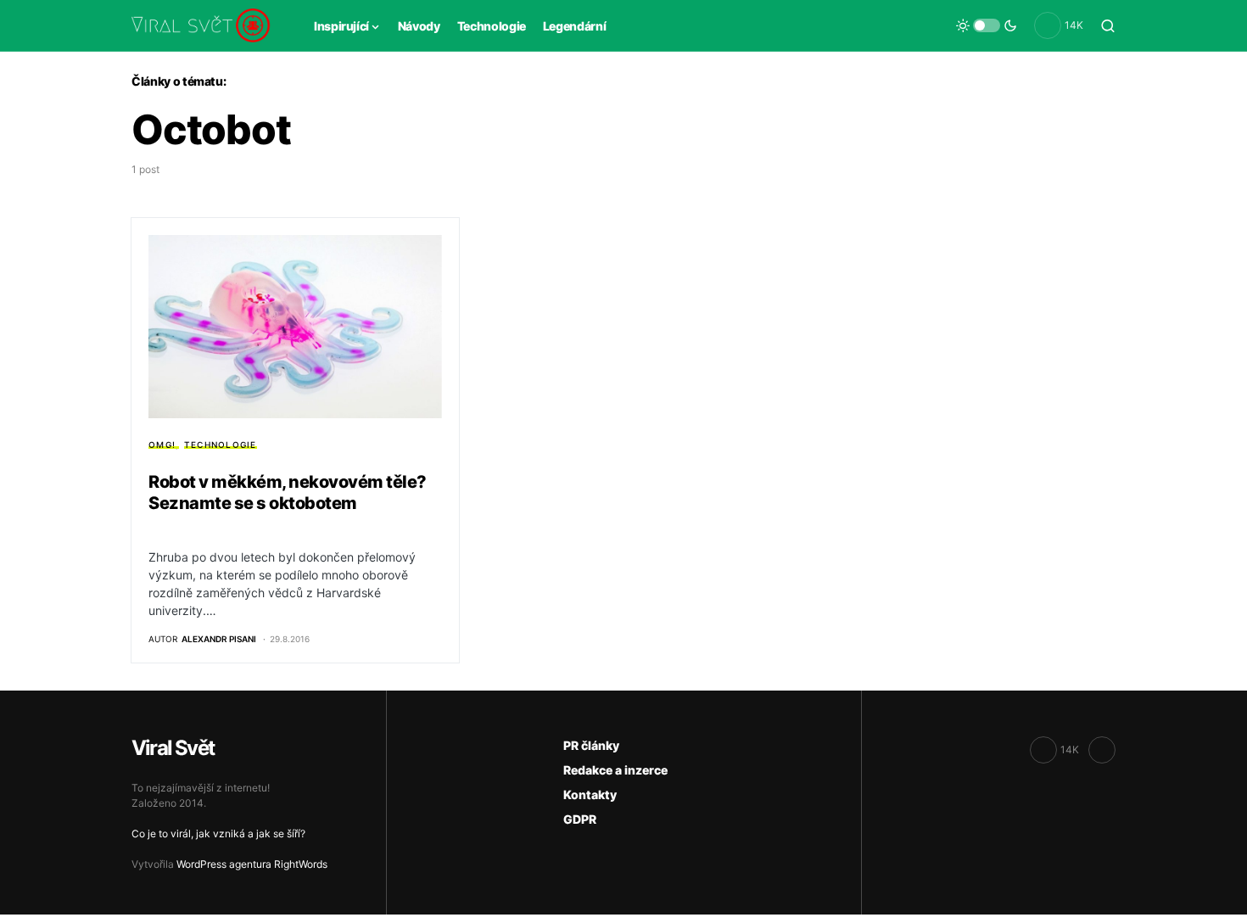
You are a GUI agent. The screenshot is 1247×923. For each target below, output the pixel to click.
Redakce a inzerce (615, 770)
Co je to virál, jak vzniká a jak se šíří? (218, 833)
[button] (986, 25)
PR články (591, 745)
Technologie (220, 444)
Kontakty (590, 794)
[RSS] (1102, 750)
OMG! (162, 444)
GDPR (579, 819)
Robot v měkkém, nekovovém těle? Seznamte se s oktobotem (287, 492)
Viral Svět (172, 748)
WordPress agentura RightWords (251, 864)
